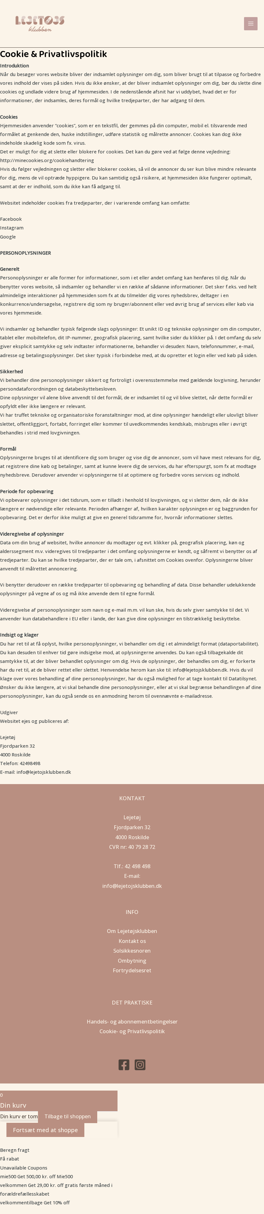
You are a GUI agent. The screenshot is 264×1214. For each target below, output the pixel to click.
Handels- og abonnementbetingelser (132, 1021)
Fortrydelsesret (132, 970)
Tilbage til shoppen (67, 1116)
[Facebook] (124, 1065)
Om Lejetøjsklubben (132, 931)
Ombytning (132, 960)
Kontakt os (132, 941)
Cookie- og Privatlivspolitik (132, 1031)
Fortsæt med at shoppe (45, 1130)
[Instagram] (140, 1065)
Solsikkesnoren (132, 950)
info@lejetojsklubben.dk (132, 885)
